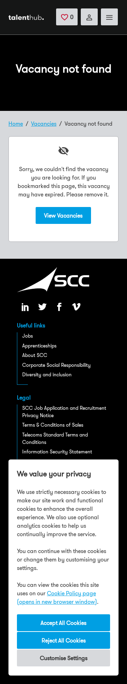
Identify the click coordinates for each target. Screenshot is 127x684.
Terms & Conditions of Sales (52, 425)
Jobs (27, 336)
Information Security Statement (57, 451)
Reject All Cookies (64, 640)
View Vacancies (63, 215)
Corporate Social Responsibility (56, 365)
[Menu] (109, 16)
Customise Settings (63, 657)
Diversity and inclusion (47, 374)
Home (15, 123)
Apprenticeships (39, 346)
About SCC (34, 355)
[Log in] (89, 16)
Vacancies (43, 123)
